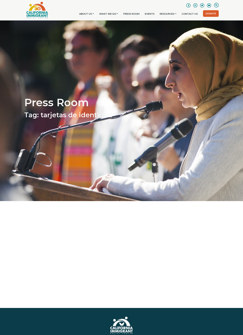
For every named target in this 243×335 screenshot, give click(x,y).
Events (149, 13)
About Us (85, 13)
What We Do (107, 13)
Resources (167, 13)
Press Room (131, 13)
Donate (211, 13)
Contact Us (190, 13)
